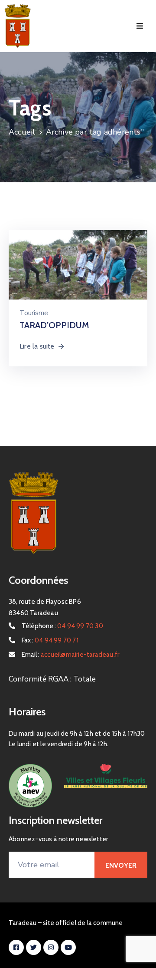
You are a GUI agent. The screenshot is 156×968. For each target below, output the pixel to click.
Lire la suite (37, 346)
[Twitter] (33, 947)
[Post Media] (78, 269)
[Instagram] (50, 947)
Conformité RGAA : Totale (52, 679)
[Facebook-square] (16, 947)
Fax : (50, 640)
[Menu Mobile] (140, 26)
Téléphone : (62, 626)
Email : (70, 655)
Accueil (22, 132)
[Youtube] (68, 947)
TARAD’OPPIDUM (54, 325)
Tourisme (34, 313)
